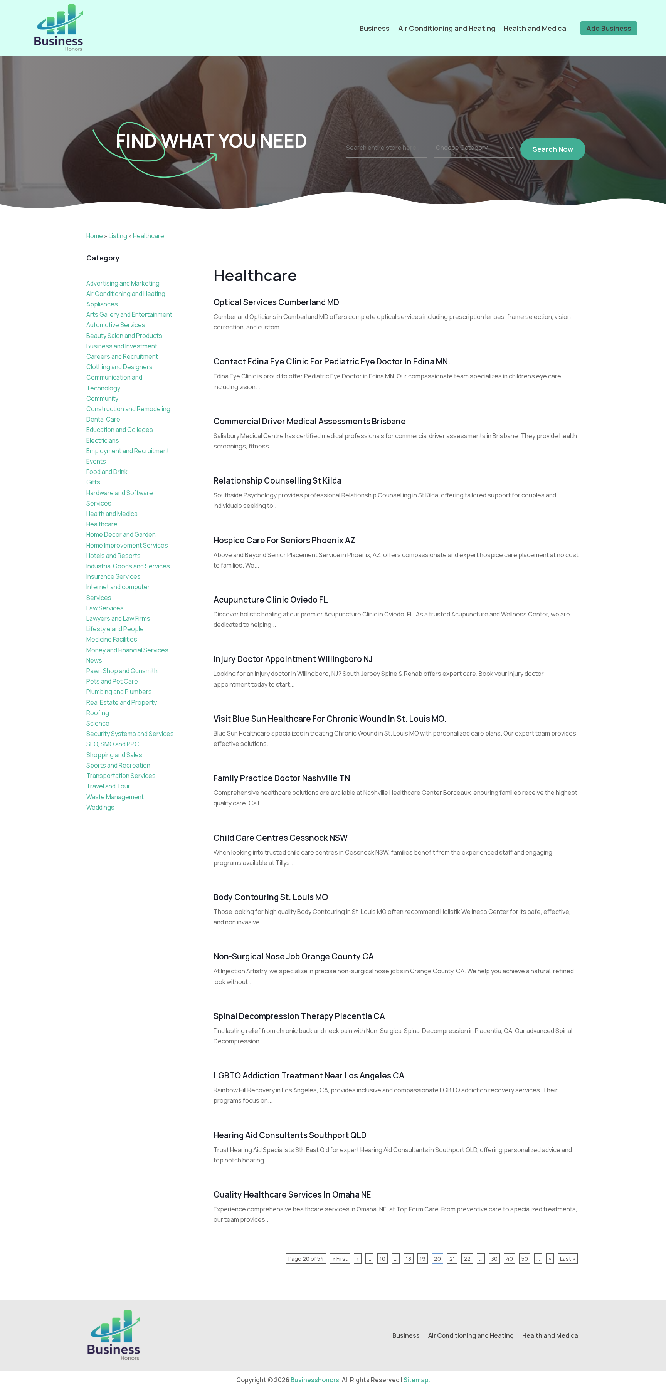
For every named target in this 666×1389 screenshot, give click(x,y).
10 (382, 1258)
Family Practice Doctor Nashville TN (282, 778)
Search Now (553, 149)
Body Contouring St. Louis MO (271, 897)
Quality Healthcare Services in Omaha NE (292, 1194)
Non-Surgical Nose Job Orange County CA (294, 956)
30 (494, 1258)
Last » (567, 1258)
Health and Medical (536, 28)
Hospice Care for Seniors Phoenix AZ (284, 540)
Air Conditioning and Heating (446, 28)
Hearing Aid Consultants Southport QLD (290, 1135)
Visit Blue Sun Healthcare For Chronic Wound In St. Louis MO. (330, 718)
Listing (118, 236)
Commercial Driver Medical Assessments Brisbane (310, 421)
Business (375, 28)
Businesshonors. (316, 1380)
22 (467, 1258)
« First (340, 1258)
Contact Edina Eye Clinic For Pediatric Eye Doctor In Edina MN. (332, 361)
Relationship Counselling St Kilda (277, 480)
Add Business (608, 28)
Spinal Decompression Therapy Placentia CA (299, 1016)
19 (423, 1258)
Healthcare (148, 236)
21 (452, 1258)
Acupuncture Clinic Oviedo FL (271, 599)
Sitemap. (417, 1380)
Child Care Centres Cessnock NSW (281, 837)
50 (524, 1258)
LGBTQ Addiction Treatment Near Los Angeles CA (309, 1075)
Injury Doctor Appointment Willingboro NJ (293, 658)
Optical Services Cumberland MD (276, 302)
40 (509, 1258)
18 (408, 1258)
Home (94, 236)
